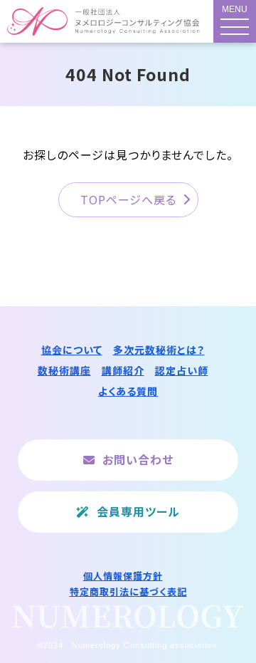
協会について (71, 350)
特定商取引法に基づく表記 (128, 591)
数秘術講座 (64, 370)
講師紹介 (123, 370)
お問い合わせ (138, 459)
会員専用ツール (138, 511)
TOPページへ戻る (128, 199)
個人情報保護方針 (123, 576)
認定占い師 (181, 370)
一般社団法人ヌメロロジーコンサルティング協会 (104, 21)
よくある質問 (128, 391)
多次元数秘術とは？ (159, 350)
